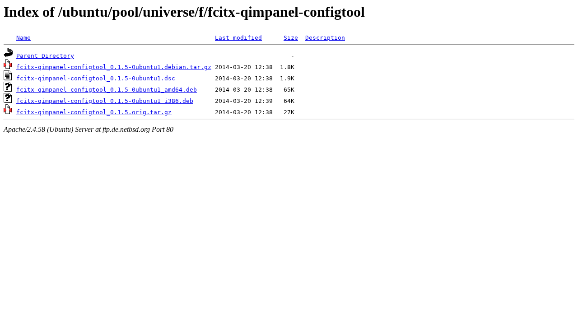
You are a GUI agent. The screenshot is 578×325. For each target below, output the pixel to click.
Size (291, 37)
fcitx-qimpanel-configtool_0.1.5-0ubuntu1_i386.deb (104, 101)
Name (23, 37)
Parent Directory (45, 55)
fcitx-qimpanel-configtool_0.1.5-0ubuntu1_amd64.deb (106, 89)
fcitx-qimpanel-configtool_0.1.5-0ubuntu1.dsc (95, 78)
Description (325, 37)
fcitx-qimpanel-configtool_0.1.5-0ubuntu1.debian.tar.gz (113, 67)
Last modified (238, 37)
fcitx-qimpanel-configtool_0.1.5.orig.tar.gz (94, 112)
